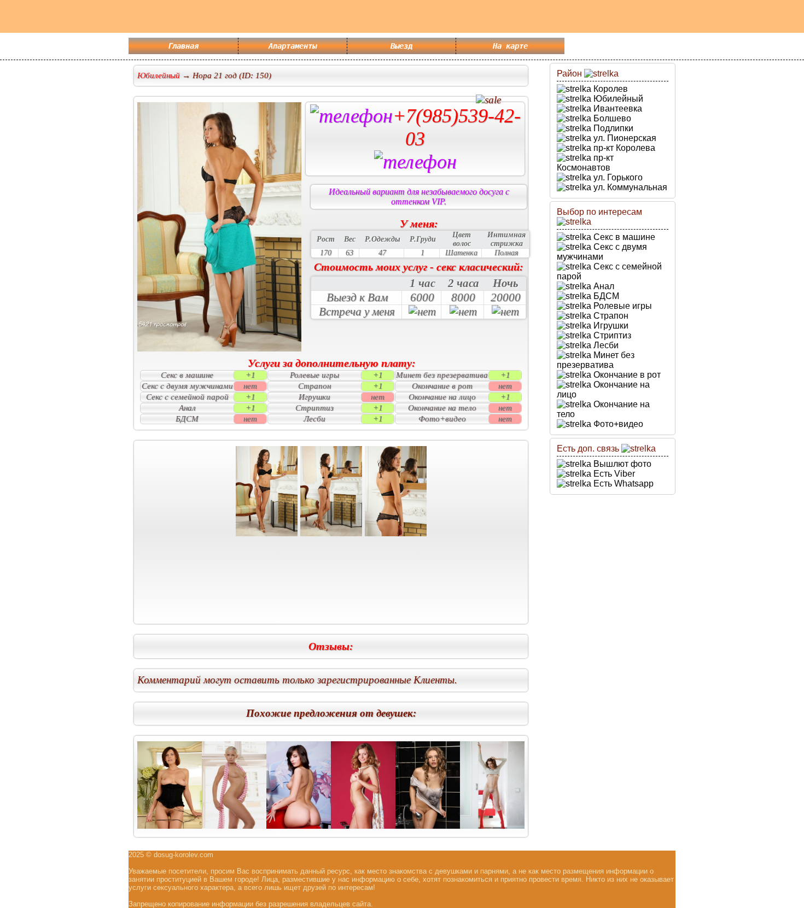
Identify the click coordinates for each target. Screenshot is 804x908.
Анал (602, 286)
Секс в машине (623, 237)
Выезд (401, 46)
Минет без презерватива (595, 360)
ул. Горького (617, 177)
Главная (183, 46)
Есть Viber (613, 473)
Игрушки (609, 325)
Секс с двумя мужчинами (602, 251)
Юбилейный (617, 98)
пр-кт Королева (623, 148)
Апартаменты (293, 46)
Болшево (611, 118)
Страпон (609, 315)
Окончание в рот (626, 374)
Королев (609, 88)
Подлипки (612, 128)
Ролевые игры (621, 306)
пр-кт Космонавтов (585, 162)
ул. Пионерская (623, 138)
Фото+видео (617, 424)
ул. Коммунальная (629, 187)
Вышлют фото (621, 463)
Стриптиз (611, 335)
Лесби (605, 345)
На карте (510, 46)
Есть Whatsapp (622, 483)
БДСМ (605, 296)
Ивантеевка (616, 108)
